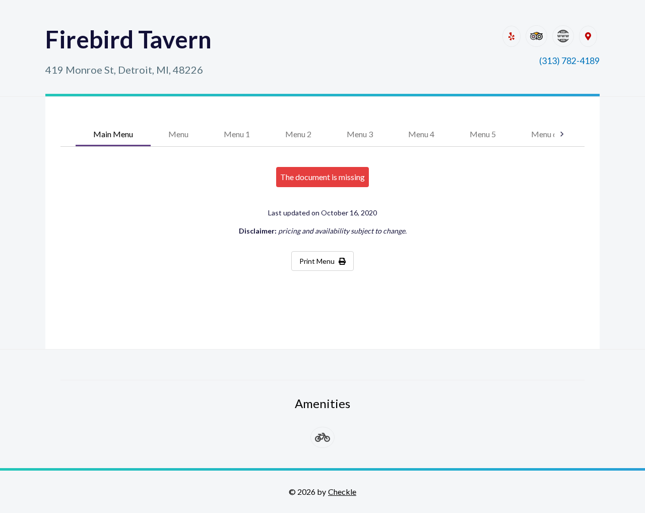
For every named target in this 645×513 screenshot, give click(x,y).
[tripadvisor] (536, 36)
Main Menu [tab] (113, 134)
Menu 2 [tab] (298, 134)
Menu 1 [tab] (237, 134)
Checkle (342, 491)
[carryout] (322, 437)
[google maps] (588, 36)
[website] (563, 36)
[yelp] (511, 36)
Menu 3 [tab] (360, 134)
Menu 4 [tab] (421, 134)
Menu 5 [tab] (483, 134)
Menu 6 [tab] (544, 134)
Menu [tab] (178, 134)
